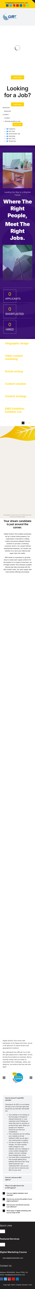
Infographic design (17, 343)
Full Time (11, 131)
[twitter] (10, 5)
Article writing (14, 371)
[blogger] (24, 5)
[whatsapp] (27, 5)
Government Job (14, 134)
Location (6, 114)
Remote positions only (12, 121)
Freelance (11, 129)
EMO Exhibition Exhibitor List (14, 410)
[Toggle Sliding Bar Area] (33, 1)
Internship (11, 136)
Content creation (15, 383)
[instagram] (14, 5)
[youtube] (17, 5)
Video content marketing (14, 357)
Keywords (6, 107)
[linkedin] (21, 5)
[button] (17, 1099)
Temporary (12, 141)
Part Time (11, 138)
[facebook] (7, 5)
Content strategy (15, 396)
